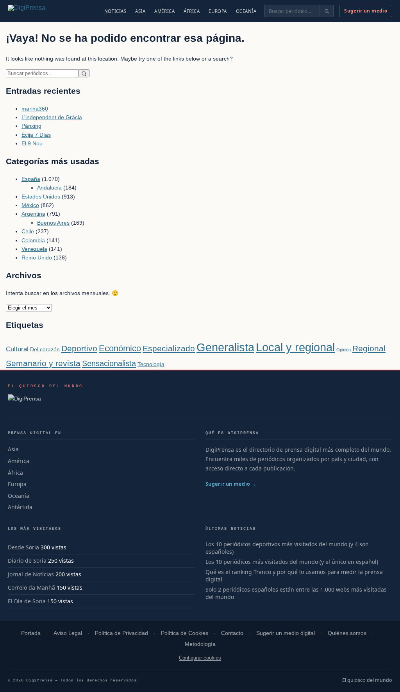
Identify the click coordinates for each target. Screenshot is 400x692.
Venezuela (34, 249)
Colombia (33, 240)
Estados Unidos (40, 196)
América (164, 11)
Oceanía (246, 11)
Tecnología (151, 364)
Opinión (343, 349)
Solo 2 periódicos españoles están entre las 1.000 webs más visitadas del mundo (296, 593)
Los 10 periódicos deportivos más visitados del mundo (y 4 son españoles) (287, 548)
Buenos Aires (53, 223)
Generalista (225, 347)
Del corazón (45, 349)
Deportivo (79, 348)
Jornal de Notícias (31, 574)
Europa (218, 11)
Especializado (169, 348)
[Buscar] (326, 11)
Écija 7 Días (36, 135)
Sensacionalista (109, 363)
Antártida (20, 507)
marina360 (34, 108)
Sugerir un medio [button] (365, 10)
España (30, 179)
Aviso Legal (68, 633)
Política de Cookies (184, 633)
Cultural (17, 349)
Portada (31, 633)
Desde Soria (23, 547)
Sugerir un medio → (231, 483)
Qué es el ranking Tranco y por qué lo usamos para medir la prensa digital (294, 576)
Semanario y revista (43, 363)
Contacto (232, 633)
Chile (27, 231)
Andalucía (49, 187)
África (192, 11)
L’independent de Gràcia (51, 117)
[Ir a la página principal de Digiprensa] (43, 11)
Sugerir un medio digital (285, 633)
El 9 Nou (32, 143)
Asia (140, 11)
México (30, 205)
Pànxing (31, 126)
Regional (369, 348)
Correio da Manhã (31, 587)
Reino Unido (36, 257)
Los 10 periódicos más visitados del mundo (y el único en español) (291, 561)
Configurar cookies (200, 658)
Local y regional (295, 347)
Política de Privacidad (121, 633)
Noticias (115, 11)
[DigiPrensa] (45, 401)
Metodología (200, 644)
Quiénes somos (347, 633)
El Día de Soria (27, 601)
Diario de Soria (27, 560)
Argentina (33, 214)
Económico (120, 348)
